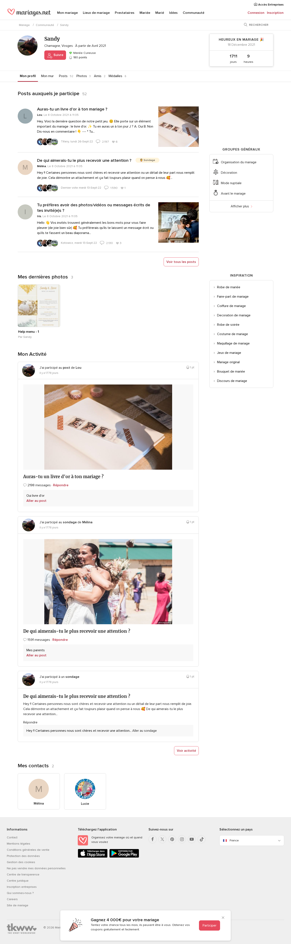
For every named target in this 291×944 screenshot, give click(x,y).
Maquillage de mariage (233, 343)
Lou (39, 115)
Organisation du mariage (238, 162)
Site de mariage (17, 905)
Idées (173, 13)
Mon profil (28, 76)
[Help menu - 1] (39, 305)
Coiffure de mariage (231, 306)
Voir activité (186, 751)
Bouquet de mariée (231, 371)
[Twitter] (162, 839)
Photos (81, 76)
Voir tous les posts (181, 262)
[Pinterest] (172, 839)
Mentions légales (18, 843)
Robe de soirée (228, 325)
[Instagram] (182, 839)
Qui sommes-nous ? (20, 893)
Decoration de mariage (234, 315)
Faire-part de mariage (233, 296)
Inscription (275, 13)
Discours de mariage (232, 381)
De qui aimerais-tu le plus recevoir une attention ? (84, 160)
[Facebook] (152, 839)
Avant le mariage (233, 193)
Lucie (85, 804)
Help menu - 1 (28, 332)
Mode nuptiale (231, 183)
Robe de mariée (228, 287)
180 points (79, 57)
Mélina (41, 166)
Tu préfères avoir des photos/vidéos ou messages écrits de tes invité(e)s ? (93, 207)
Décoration (229, 173)
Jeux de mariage (229, 353)
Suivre (58, 55)
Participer (209, 925)
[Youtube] (192, 839)
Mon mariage (67, 13)
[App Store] (93, 857)
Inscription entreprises (22, 887)
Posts (63, 76)
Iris (39, 216)
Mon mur (47, 76)
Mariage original (228, 362)
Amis (97, 76)
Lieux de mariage (96, 13)
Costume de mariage (232, 334)
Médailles (115, 76)
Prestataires (124, 13)
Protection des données (23, 856)
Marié (159, 13)
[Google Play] (124, 857)
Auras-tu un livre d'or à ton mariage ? (72, 109)
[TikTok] (201, 839)
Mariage (24, 25)
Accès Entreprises (270, 4)
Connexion (256, 13)
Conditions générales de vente (28, 850)
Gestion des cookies (21, 862)
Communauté (193, 13)
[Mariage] (29, 13)
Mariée (145, 13)
